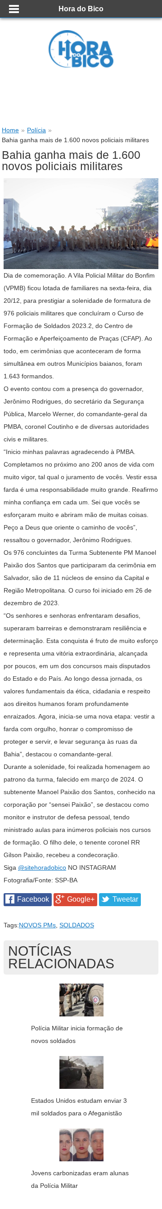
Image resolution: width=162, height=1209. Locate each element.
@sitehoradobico (42, 867)
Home (10, 130)
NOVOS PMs (37, 925)
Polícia (36, 130)
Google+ (80, 899)
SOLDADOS (76, 925)
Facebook (33, 899)
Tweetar (125, 899)
